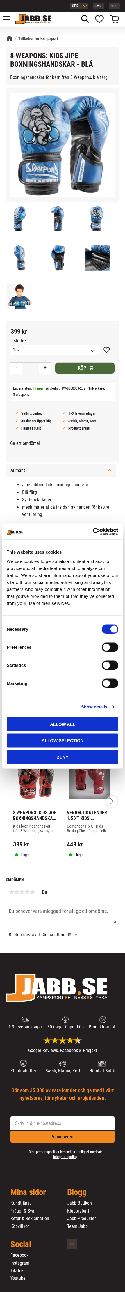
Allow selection (63, 740)
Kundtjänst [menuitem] (20, 1203)
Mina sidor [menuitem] (28, 1192)
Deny (62, 756)
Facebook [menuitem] (19, 1255)
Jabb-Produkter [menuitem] (81, 1218)
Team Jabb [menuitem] (77, 1226)
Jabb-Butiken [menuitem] (79, 1203)
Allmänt (17, 470)
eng (114, 5)
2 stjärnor (16, 892)
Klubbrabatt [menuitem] (78, 1211)
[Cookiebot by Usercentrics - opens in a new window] (92, 531)
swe (98, 5)
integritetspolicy (65, 1157)
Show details (94, 706)
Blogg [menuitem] (77, 1192)
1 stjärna (11, 892)
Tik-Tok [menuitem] (17, 1270)
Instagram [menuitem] (19, 1263)
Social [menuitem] (20, 1244)
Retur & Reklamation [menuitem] (29, 1218)
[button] (10, 19)
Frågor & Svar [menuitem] (23, 1211)
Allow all (62, 724)
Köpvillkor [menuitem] (19, 1226)
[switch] (110, 647)
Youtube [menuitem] (18, 1278)
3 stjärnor (21, 892)
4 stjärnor (27, 892)
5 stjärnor (32, 892)
